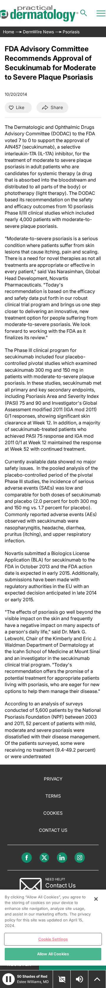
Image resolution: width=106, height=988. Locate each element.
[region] (53, 928)
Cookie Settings (53, 939)
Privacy (53, 779)
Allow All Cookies (53, 953)
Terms (53, 796)
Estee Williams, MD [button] (33, 981)
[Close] (96, 899)
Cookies (53, 813)
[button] (8, 979)
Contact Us (53, 830)
